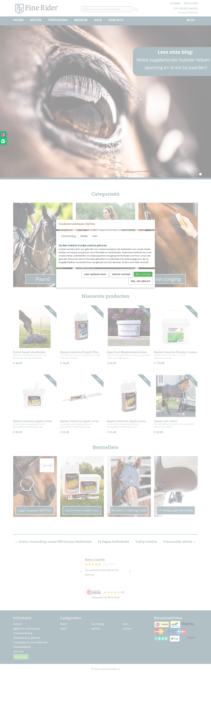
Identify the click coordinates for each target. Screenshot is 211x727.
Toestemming (68, 236)
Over (94, 236)
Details (84, 236)
